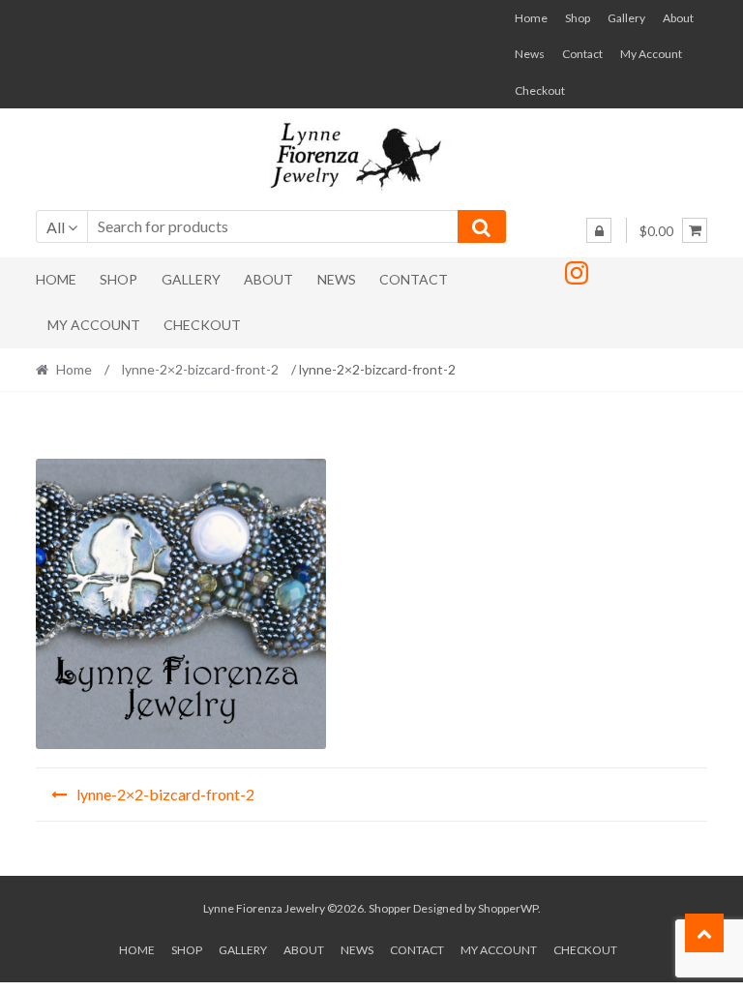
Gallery (626, 18)
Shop (577, 18)
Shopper (390, 908)
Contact (582, 53)
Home (531, 18)
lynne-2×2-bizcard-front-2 (200, 369)
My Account (651, 53)
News (530, 53)
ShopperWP (508, 908)
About (678, 18)
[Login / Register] (598, 230)
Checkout (540, 90)
